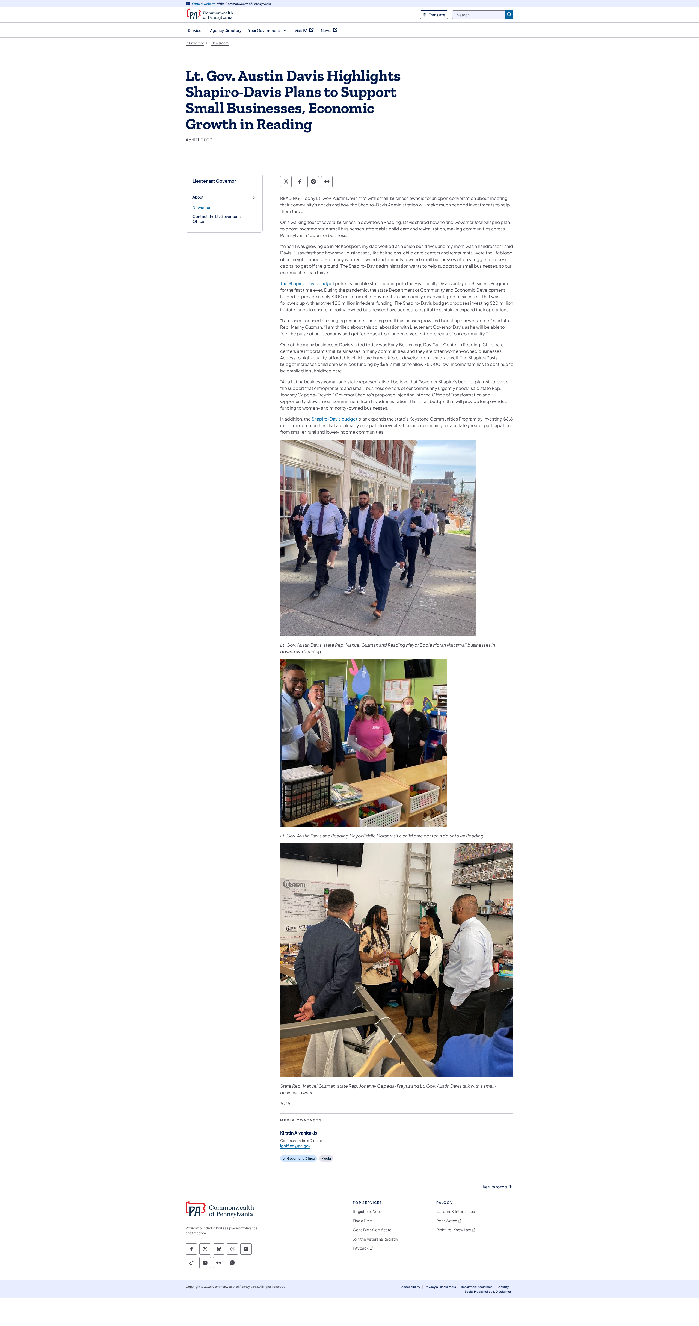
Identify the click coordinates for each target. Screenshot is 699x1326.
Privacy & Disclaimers (440, 1287)
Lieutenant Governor (214, 180)
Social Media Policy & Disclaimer (487, 1291)
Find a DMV (362, 1220)
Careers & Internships (455, 1211)
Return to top (495, 1187)
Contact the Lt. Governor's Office (216, 219)
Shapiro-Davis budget (334, 419)
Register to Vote (367, 1211)
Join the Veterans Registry (375, 1239)
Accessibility (410, 1287)
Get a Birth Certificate (372, 1229)
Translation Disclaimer (476, 1287)
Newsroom (202, 207)
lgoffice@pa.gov (295, 1145)
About (198, 197)
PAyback (361, 1248)
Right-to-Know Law (453, 1229)
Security (503, 1287)
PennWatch (446, 1220)
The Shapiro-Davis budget (307, 283)
